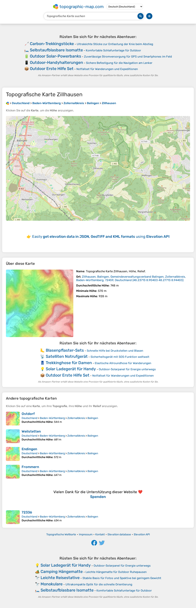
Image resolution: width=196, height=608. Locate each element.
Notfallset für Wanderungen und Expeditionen (107, 69)
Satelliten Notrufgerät (67, 356)
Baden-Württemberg (52, 418)
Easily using (101, 236)
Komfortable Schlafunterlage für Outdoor (113, 50)
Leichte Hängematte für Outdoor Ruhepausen (116, 572)
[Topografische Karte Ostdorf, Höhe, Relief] (13, 418)
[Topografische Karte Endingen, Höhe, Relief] (13, 454)
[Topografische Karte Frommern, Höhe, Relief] (13, 472)
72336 (27, 512)
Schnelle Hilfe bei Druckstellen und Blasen (115, 350)
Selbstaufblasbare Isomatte (56, 50)
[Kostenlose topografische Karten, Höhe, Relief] (7, 103)
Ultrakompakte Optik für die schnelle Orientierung (98, 584)
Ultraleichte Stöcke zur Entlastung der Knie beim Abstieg (115, 44)
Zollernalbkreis (76, 418)
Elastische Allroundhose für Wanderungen (123, 363)
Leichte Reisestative (60, 577)
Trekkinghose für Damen (69, 362)
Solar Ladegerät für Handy (71, 368)
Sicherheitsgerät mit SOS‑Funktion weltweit (120, 357)
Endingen (29, 449)
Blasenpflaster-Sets (65, 350)
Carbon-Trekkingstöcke (52, 43)
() (131, 278)
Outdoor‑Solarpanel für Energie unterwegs (127, 369)
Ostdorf (28, 414)
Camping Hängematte (62, 571)
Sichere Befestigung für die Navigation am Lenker (119, 63)
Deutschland (29, 418)
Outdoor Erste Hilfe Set (52, 68)
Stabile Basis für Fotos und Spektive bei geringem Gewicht (121, 578)
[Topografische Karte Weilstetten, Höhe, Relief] (13, 436)
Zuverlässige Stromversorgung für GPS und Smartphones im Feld (128, 56)
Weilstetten (31, 431)
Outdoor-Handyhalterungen (56, 62)
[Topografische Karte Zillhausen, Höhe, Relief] (39, 303)
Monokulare (52, 584)
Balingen (92, 418)
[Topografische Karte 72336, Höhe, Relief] (13, 517)
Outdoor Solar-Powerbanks (55, 56)
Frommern (30, 467)
